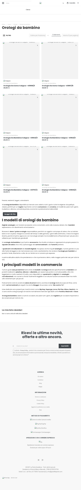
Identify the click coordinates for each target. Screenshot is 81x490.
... (2, 213)
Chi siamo (40, 376)
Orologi (15, 24)
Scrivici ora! (14, 477)
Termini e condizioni (40, 397)
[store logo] (40, 3)
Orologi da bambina (10, 135)
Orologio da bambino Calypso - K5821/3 (59, 138)
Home (3, 24)
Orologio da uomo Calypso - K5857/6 (57, 86)
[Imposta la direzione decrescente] (48, 35)
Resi (40, 410)
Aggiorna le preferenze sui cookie (40, 407)
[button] (37, 45)
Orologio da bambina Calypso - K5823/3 (20, 138)
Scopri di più (10, 214)
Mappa (40, 386)
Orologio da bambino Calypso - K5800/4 (59, 190)
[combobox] (17, 3)
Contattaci (40, 380)
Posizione (41, 35)
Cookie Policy (40, 403)
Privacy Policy (40, 400)
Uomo (9, 24)
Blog (40, 383)
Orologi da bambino (10, 83)
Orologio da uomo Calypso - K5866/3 (19, 86)
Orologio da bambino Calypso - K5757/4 (20, 190)
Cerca (28, 10)
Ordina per (34, 35)
